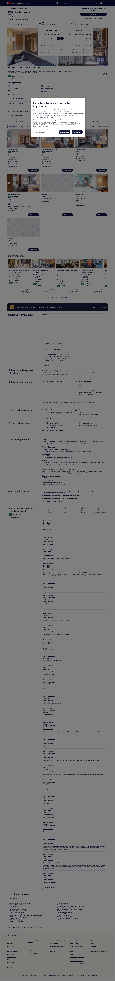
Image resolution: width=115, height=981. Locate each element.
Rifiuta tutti (64, 132)
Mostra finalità (40, 132)
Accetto (77, 132)
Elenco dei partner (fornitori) (40, 126)
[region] (58, 117)
